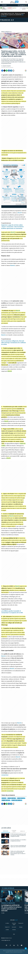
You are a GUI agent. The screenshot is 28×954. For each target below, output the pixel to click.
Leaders (7, 929)
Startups (20, 927)
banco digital (21, 798)
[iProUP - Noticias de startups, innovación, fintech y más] (14, 2)
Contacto (14, 929)
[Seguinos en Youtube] (21, 945)
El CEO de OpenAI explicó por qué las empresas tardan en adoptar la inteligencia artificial (18, 835)
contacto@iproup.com (5, 940)
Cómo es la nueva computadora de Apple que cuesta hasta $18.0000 (18, 846)
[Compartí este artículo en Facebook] (2, 71)
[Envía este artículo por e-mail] (13, 71)
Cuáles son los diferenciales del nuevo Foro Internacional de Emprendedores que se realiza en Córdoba (17, 853)
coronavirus (4, 775)
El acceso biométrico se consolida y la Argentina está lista (18, 840)
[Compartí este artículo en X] (4, 71)
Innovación (14, 927)
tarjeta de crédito (17, 800)
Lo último (7, 923)
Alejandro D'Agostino (7, 65)
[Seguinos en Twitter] (17, 945)
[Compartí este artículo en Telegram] (11, 71)
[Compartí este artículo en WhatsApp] (7, 71)
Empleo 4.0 (7, 927)
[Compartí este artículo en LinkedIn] (9, 71)
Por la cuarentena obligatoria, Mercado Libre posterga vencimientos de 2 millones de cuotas (13, 342)
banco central (12, 798)
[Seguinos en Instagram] (6, 945)
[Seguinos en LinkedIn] (14, 945)
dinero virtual (6, 800)
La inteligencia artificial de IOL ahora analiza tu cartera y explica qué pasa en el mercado (11, 907)
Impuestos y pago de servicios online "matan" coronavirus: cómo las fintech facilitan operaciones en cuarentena (12, 226)
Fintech (12, 265)
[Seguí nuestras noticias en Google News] (26, 71)
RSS (14, 934)
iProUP (20, 212)
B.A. (3, 913)
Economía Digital (14, 924)
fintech (18, 310)
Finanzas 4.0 (20, 923)
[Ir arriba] (26, 948)
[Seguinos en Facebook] (10, 945)
